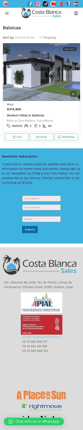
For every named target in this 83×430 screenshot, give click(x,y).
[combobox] (28, 38)
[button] (34, 421)
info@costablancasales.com (41, 337)
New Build (69, 49)
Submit (30, 229)
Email (43, 136)
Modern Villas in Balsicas (25, 115)
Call (19, 136)
